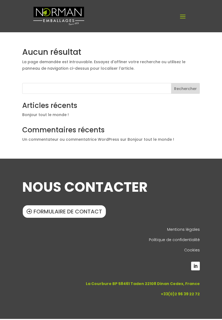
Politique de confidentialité (174, 239)
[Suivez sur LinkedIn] (195, 266)
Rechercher (185, 88)
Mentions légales (183, 229)
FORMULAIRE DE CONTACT (68, 211)
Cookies (192, 250)
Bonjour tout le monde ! (45, 114)
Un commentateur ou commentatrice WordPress (70, 139)
